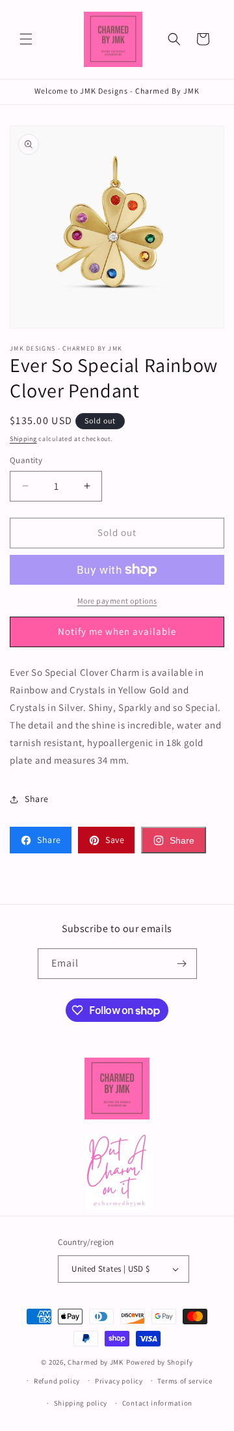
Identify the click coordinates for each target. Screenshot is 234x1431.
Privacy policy (119, 1380)
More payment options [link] (117, 601)
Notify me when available (117, 631)
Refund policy (57, 1380)
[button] (26, 39)
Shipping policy (81, 1403)
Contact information (157, 1403)
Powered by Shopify (159, 1362)
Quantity (26, 460)
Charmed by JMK (96, 1362)
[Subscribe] (182, 963)
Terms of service (184, 1380)
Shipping (23, 439)
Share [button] (37, 799)
